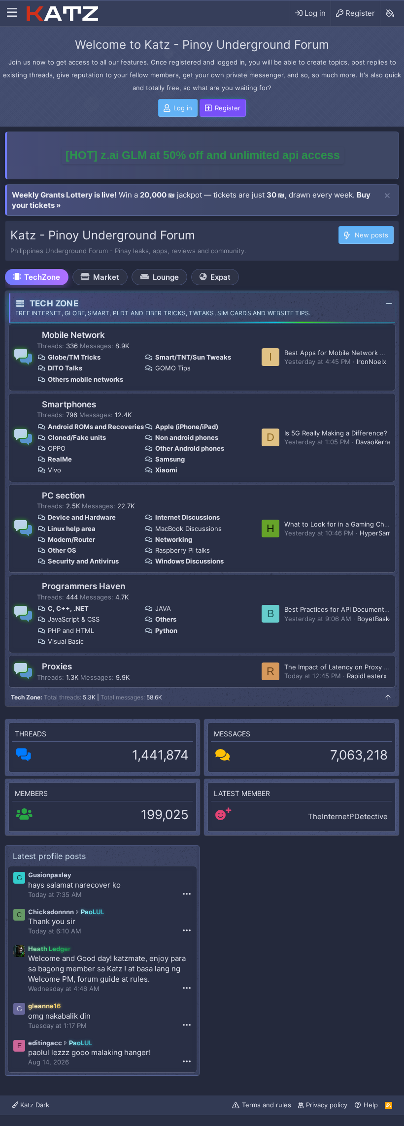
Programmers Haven (83, 586)
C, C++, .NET (68, 608)
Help (371, 1105)
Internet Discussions (187, 517)
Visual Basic (66, 641)
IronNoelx (371, 361)
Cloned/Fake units (77, 437)
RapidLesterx (367, 676)
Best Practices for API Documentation (342, 609)
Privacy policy (326, 1105)
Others (165, 619)
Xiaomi (166, 470)
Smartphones (69, 404)
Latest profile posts (49, 856)
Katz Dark (33, 1105)
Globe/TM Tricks (74, 357)
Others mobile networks (85, 379)
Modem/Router (71, 539)
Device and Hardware (82, 517)
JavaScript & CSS (74, 619)
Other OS (62, 550)
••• (186, 893)
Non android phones (186, 437)
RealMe (60, 459)
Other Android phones (189, 448)
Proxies (57, 666)
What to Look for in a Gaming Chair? (339, 524)
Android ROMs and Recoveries (96, 427)
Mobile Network (73, 335)
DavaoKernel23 (379, 442)
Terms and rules (266, 1105)
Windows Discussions (189, 561)
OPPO (57, 448)
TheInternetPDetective (348, 816)
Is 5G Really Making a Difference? (335, 433)
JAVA (163, 608)
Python (166, 630)
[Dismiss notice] (387, 196)
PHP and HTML (71, 630)
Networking (173, 539)
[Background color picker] (389, 13)
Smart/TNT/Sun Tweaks (193, 357)
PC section (63, 495)
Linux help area (72, 528)
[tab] (36, 277)
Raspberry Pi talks (182, 550)
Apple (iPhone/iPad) (186, 427)
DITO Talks (65, 368)
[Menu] (12, 13)
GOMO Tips (173, 368)
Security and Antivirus (83, 561)
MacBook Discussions (188, 528)
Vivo (54, 470)
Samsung (170, 459)
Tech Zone (54, 303)
